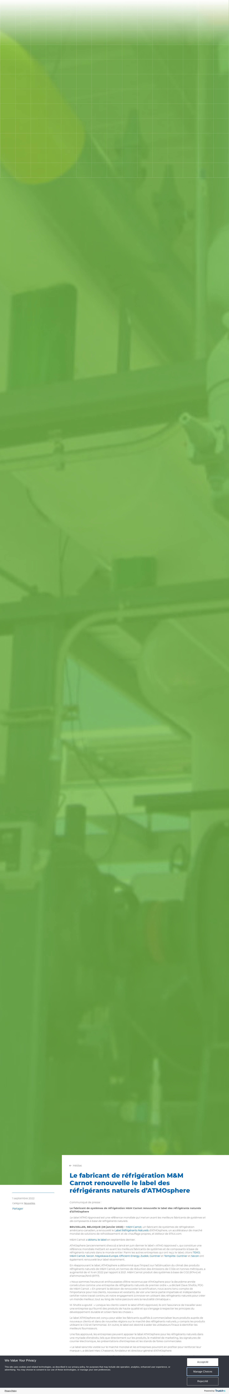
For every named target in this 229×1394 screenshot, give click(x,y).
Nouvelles (29, 1203)
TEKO (196, 1252)
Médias (77, 1165)
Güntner (155, 1256)
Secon (90, 1256)
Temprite (170, 1256)
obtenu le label (97, 1240)
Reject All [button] (202, 1381)
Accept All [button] (202, 1362)
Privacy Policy (11, 1391)
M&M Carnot (134, 1227)
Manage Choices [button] (202, 1371)
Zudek (145, 1256)
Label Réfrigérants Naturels (131, 1230)
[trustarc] (220, 1391)
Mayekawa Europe (106, 1256)
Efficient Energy (129, 1256)
